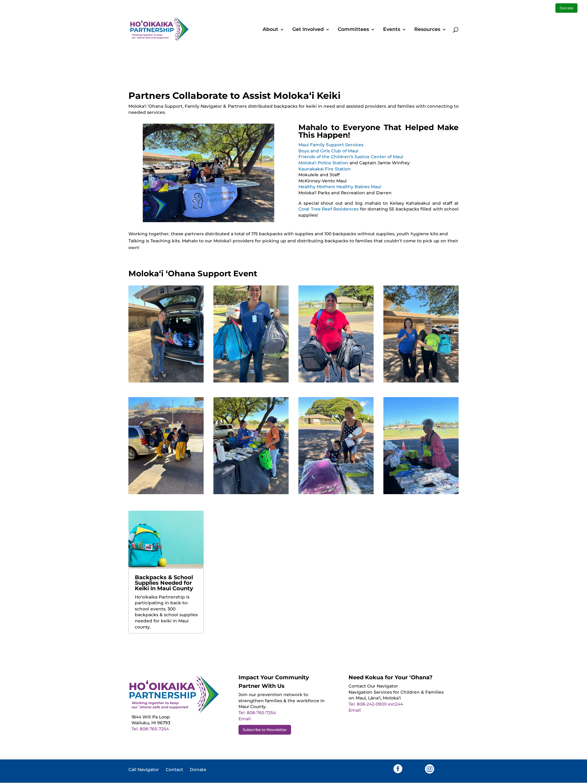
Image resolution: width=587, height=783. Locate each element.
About (270, 29)
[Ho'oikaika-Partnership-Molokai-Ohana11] (166, 381)
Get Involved (308, 29)
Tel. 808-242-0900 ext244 (376, 704)
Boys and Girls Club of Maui (328, 151)
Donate (198, 769)
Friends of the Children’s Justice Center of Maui (350, 156)
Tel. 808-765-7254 (150, 729)
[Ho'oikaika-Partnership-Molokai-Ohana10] (251, 381)
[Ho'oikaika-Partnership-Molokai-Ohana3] (421, 381)
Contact (174, 769)
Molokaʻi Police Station (323, 163)
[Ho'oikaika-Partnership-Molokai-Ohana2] (251, 492)
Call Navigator (143, 769)
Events (391, 29)
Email (244, 718)
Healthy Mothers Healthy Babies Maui (339, 186)
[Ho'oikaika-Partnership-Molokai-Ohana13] (336, 492)
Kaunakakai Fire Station (324, 169)
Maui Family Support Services (331, 144)
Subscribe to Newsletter (265, 729)
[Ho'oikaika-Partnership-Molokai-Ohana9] (336, 381)
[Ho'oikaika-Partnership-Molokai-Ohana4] (166, 492)
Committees (353, 29)
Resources (427, 29)
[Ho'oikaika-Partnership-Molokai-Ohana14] (421, 492)
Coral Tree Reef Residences (328, 209)
